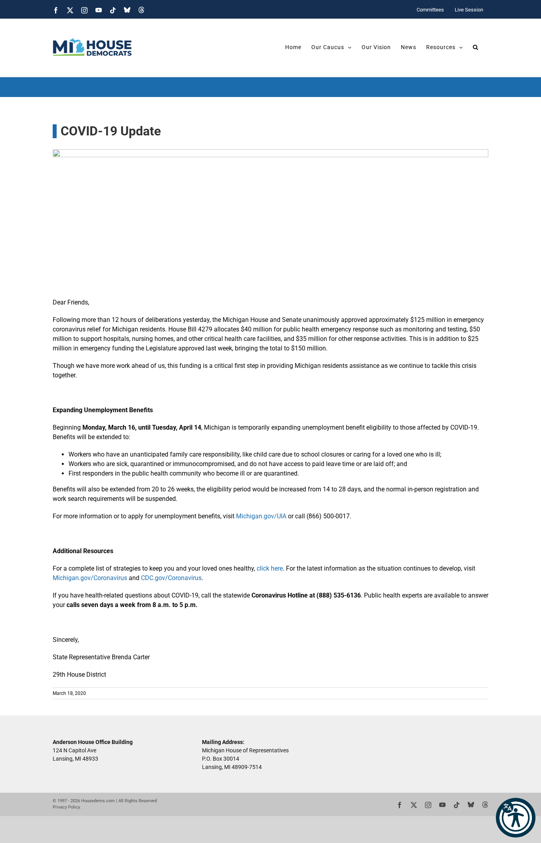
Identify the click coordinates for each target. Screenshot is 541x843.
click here (269, 568)
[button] (515, 817)
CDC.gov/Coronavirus (170, 578)
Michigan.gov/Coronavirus (90, 578)
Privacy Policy (66, 807)
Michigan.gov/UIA (260, 516)
